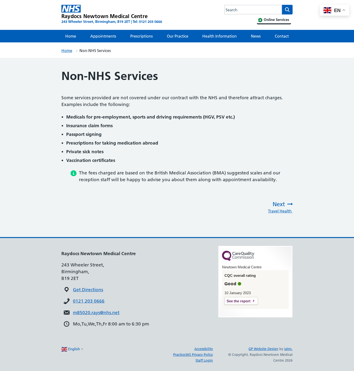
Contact (282, 36)
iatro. (288, 349)
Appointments (103, 36)
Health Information (219, 36)
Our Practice (177, 36)
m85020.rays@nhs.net (96, 312)
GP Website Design (263, 349)
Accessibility (203, 349)
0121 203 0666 (89, 301)
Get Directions (88, 289)
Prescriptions (141, 36)
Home (70, 36)
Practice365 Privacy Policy (193, 354)
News (256, 36)
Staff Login (204, 360)
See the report (238, 301)
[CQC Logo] (238, 260)
